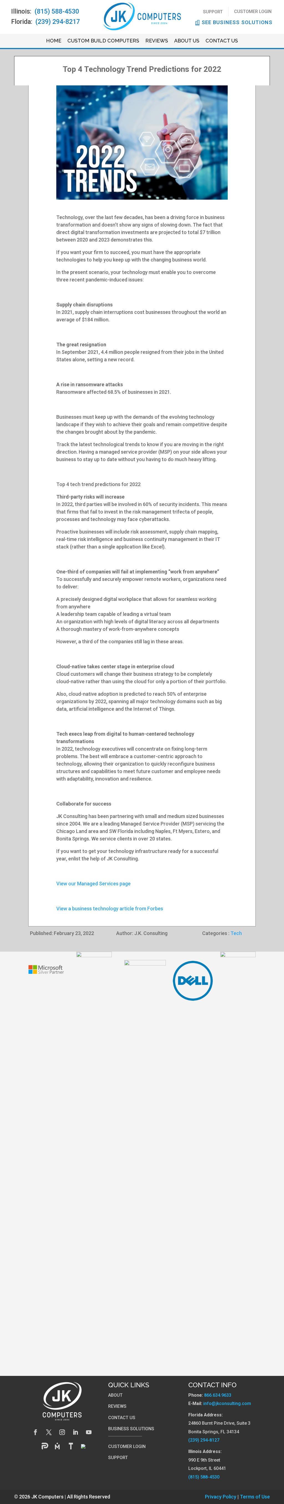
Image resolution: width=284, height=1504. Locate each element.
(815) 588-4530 (57, 11)
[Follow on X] (48, 1432)
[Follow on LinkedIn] (75, 1432)
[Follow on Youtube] (88, 1432)
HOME (53, 41)
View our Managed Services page (93, 883)
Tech (236, 933)
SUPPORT (213, 11)
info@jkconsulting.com (227, 1403)
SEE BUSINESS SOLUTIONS (237, 22)
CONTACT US (222, 41)
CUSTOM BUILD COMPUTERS (103, 41)
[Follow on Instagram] (62, 1432)
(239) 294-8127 (203, 1440)
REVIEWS (156, 41)
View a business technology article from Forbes (109, 908)
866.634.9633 (217, 1395)
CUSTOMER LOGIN (253, 11)
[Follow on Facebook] (35, 1432)
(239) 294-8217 (58, 22)
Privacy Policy (220, 1497)
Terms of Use (255, 1497)
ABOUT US (186, 41)
